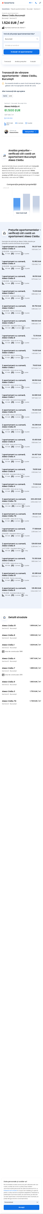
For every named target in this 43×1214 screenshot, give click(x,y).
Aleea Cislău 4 (8, 658)
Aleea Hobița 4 (12, 106)
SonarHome (6, 9)
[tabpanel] (21, 118)
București (29, 9)
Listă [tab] (10, 96)
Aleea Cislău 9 (8, 681)
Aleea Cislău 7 (8, 668)
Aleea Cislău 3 (8, 691)
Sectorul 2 (37, 9)
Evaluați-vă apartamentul (21, 52)
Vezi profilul (29, 132)
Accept (21, 1207)
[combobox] (20, 39)
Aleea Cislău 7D (9, 701)
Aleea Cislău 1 (8, 645)
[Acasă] (8, 3)
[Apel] (36, 3)
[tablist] (7, 96)
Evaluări (33, 62)
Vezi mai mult (21, 213)
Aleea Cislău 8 (8, 635)
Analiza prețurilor (20, 62)
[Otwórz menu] (40, 3)
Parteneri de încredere (10, 1190)
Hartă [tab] (5, 96)
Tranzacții (7, 62)
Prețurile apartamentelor (18, 9)
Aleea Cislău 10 (9, 625)
